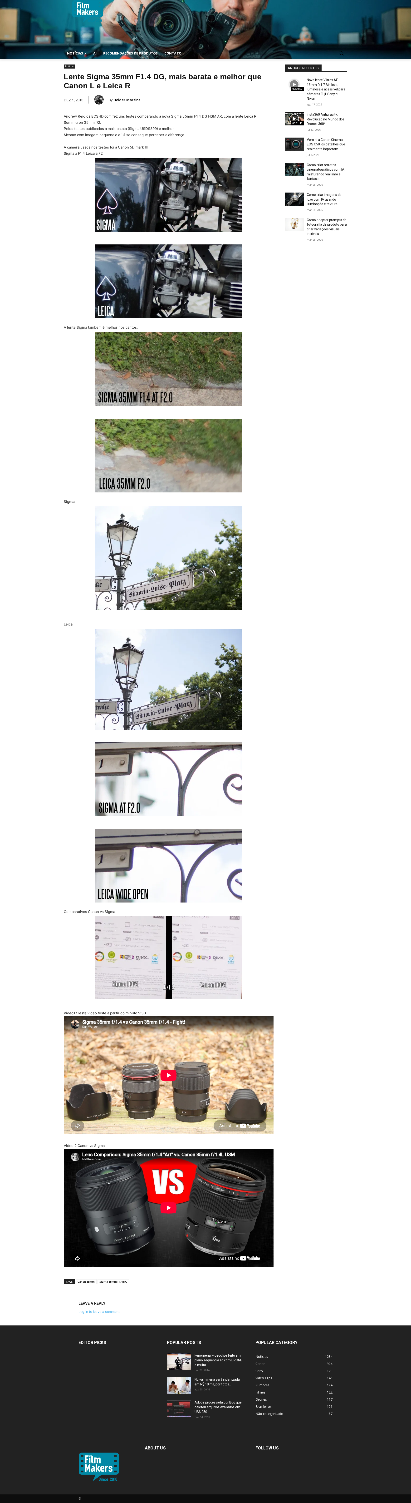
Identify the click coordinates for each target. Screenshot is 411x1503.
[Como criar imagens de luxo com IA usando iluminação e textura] (294, 199)
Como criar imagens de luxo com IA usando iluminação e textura (324, 199)
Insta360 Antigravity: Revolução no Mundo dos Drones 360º (325, 119)
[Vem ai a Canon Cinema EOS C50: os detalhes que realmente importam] (294, 144)
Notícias (69, 66)
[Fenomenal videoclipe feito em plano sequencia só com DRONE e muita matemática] (179, 1361)
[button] (341, 53)
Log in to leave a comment (99, 1312)
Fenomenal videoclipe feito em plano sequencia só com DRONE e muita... (218, 1360)
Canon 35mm (86, 1281)
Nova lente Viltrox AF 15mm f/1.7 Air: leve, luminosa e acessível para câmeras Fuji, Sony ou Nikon (326, 89)
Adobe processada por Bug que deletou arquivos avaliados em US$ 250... (218, 1407)
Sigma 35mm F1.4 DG (113, 1281)
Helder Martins (126, 99)
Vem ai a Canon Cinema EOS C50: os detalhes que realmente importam (326, 144)
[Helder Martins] (101, 99)
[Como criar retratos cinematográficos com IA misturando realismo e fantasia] (294, 169)
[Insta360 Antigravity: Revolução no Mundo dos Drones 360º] (294, 118)
